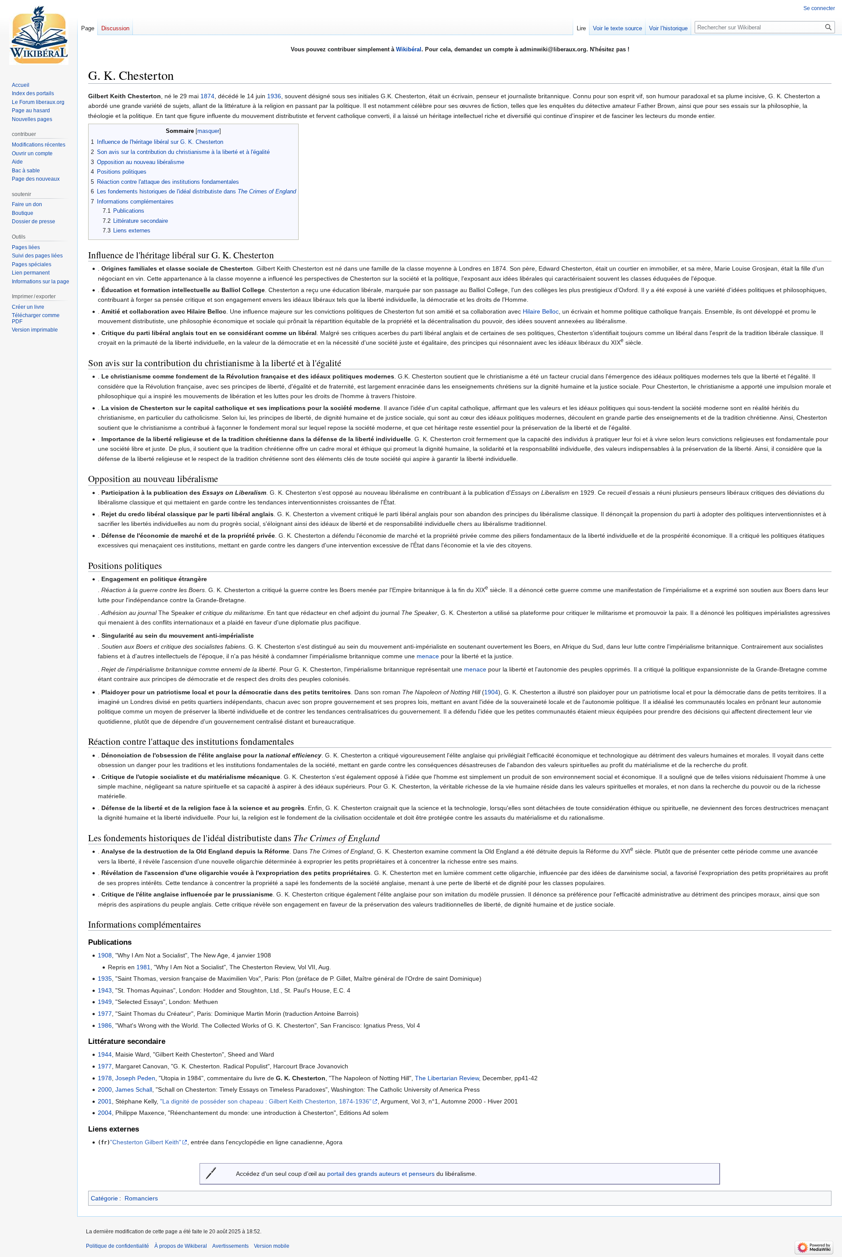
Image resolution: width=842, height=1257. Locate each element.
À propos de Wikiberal (180, 1246)
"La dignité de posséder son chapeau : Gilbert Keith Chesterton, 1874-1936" (265, 1101)
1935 (105, 978)
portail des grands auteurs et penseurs (381, 1173)
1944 (105, 1054)
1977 (105, 1013)
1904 (491, 692)
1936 (274, 96)
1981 (143, 967)
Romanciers (141, 1198)
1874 (207, 96)
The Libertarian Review (447, 1078)
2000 (105, 1089)
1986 (105, 1025)
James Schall (133, 1089)
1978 (105, 1078)
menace (428, 656)
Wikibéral (408, 49)
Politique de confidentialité (117, 1246)
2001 (105, 1101)
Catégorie (104, 1198)
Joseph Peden (135, 1078)
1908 (105, 955)
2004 (105, 1112)
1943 (105, 990)
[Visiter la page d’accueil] (39, 35)
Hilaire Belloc (541, 311)
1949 (105, 1001)
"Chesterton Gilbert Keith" (145, 1142)
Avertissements (230, 1246)
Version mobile (271, 1246)
